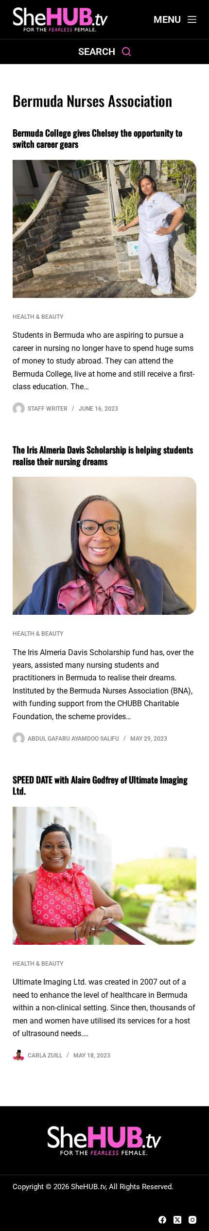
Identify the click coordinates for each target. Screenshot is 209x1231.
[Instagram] (192, 1220)
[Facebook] (162, 1220)
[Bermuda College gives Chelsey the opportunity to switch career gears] (104, 229)
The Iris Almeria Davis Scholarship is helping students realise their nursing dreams (103, 455)
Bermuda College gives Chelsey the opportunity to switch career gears (97, 138)
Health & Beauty (38, 316)
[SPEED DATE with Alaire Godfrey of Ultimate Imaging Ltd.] (104, 876)
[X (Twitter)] (177, 1220)
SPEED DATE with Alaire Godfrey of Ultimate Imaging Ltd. (100, 785)
